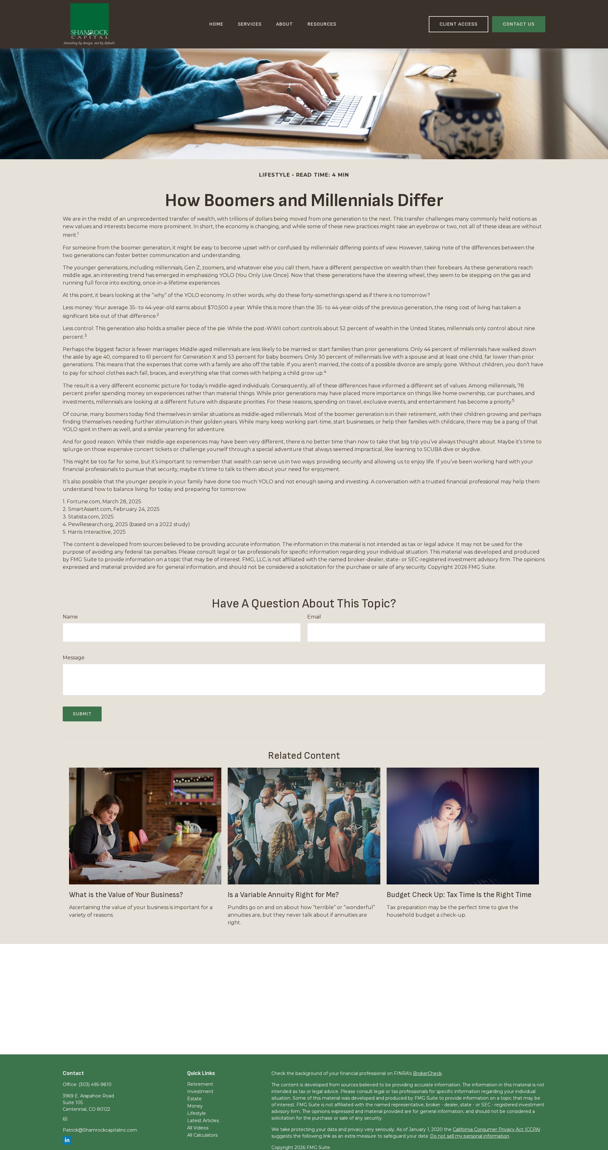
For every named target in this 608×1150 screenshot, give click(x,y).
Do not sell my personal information (469, 1136)
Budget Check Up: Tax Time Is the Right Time (459, 894)
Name (70, 617)
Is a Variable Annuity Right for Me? (283, 894)
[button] (216, 24)
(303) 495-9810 (95, 1084)
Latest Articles (203, 1120)
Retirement (200, 1084)
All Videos (197, 1128)
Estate (194, 1099)
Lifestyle (196, 1113)
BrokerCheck (427, 1073)
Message (74, 658)
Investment (200, 1091)
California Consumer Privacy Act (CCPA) (496, 1129)
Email (314, 617)
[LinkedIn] (67, 1140)
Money (195, 1106)
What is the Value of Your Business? (126, 894)
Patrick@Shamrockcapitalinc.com (100, 1130)
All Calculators (202, 1135)
